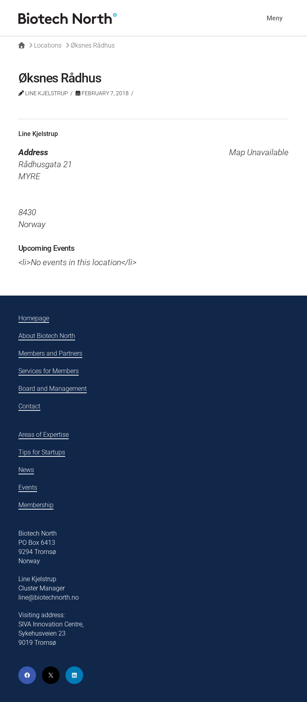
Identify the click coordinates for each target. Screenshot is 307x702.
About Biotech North (46, 336)
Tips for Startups (41, 452)
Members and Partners (50, 353)
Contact (29, 406)
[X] (51, 675)
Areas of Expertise (43, 434)
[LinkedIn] (74, 675)
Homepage (33, 318)
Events (27, 487)
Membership (36, 505)
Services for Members (48, 371)
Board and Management (52, 388)
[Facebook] (27, 675)
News (26, 470)
